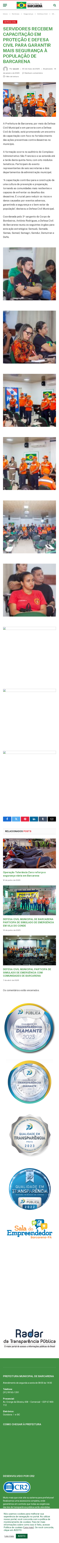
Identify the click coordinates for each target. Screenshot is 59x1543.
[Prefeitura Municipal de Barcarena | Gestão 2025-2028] (30, 5)
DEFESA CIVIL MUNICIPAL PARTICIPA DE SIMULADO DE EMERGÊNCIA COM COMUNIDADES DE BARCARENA (27, 972)
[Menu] (5, 5)
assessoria (25, 1501)
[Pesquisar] (54, 5)
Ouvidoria (7, 1414)
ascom (16, 69)
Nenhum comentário (34, 73)
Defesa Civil (10, 22)
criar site (22, 1497)
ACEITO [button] (21, 1536)
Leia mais (28, 1527)
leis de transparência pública (20, 1507)
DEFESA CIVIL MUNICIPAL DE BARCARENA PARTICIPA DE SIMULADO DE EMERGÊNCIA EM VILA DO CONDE (28, 922)
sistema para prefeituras (41, 1497)
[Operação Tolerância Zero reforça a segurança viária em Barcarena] (29, 853)
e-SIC (17, 1414)
